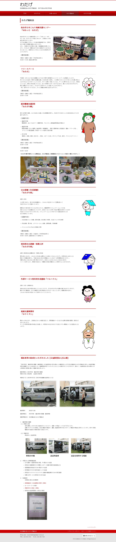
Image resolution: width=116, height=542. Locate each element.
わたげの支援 (87, 13)
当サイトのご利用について (88, 531)
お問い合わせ (53, 13)
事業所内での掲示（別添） (32, 488)
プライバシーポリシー (74, 531)
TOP (24, 13)
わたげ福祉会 (70, 13)
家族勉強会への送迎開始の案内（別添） (36, 483)
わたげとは (37, 13)
